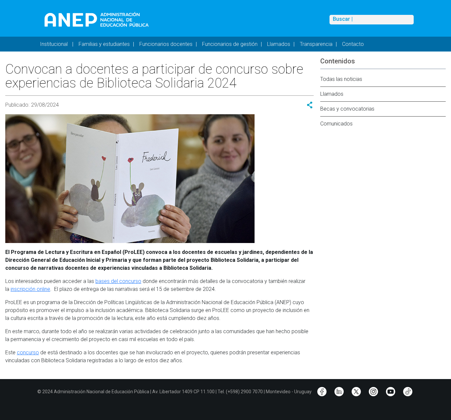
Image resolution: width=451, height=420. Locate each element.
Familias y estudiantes (104, 44)
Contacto (353, 44)
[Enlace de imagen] (96, 19)
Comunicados (336, 124)
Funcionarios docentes (165, 44)
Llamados (278, 44)
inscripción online (30, 289)
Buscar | (343, 19)
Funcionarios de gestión (230, 44)
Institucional (54, 44)
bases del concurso (118, 281)
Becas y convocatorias (347, 109)
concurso (28, 352)
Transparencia (316, 44)
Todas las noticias (341, 79)
